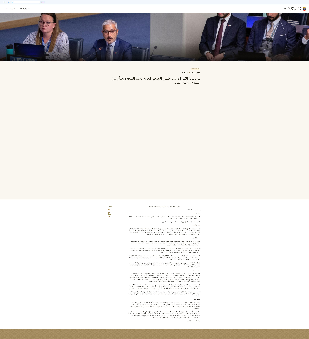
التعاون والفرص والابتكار (195, 68)
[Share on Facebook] (109, 210)
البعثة (6, 9)
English (5, 2)
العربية (8, 2)
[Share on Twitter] (109, 213)
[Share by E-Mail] (109, 217)
